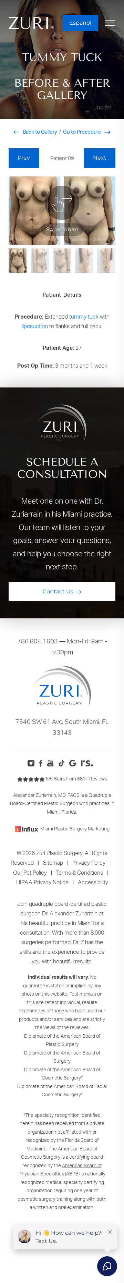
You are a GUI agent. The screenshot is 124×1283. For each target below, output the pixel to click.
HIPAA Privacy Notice (42, 882)
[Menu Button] (110, 23)
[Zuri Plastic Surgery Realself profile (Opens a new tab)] (88, 762)
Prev (24, 158)
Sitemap (53, 862)
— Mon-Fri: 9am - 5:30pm (62, 646)
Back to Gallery (39, 131)
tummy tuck (84, 316)
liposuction (35, 326)
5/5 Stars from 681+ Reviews (76, 778)
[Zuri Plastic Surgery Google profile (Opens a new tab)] (74, 762)
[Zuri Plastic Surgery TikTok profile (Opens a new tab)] (63, 762)
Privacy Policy (88, 862)
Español (80, 23)
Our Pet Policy (30, 872)
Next (99, 158)
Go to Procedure (82, 131)
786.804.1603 (37, 641)
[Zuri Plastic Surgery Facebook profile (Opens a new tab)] (42, 762)
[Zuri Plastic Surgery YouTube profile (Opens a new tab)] (52, 762)
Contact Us (58, 591)
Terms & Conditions (79, 872)
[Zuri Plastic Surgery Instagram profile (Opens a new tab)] (33, 762)
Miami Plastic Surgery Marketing (75, 828)
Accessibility (93, 882)
